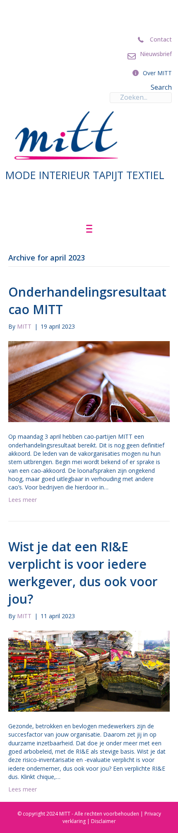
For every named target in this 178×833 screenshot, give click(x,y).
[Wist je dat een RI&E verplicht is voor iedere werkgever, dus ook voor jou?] (89, 670)
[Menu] (89, 229)
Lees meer (22, 500)
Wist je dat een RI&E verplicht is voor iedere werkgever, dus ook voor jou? (83, 572)
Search (161, 87)
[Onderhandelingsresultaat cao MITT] (89, 381)
